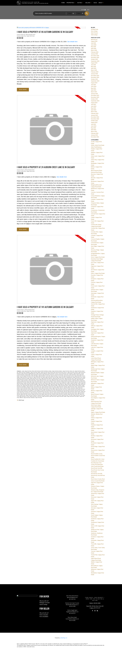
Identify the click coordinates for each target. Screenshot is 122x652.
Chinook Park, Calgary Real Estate (70, 374)
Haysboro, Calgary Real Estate (73, 380)
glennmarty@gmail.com (72, 597)
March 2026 (94, 50)
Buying (79, 2)
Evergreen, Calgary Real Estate (29, 379)
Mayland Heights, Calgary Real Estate (78, 384)
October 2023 (94, 99)
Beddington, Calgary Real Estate (31, 372)
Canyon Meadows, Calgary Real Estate (73, 373)
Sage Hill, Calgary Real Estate (69, 391)
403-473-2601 (72, 620)
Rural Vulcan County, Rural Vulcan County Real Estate (53, 391)
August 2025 (94, 63)
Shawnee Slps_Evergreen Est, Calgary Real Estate (28, 392)
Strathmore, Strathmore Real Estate (39, 395)
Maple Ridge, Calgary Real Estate (51, 384)
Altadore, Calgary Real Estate (64, 371)
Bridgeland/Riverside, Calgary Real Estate (35, 373)
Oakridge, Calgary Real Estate (69, 386)
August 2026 (94, 41)
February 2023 (94, 113)
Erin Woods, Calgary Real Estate (65, 378)
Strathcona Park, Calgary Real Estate (26, 395)
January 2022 (94, 135)
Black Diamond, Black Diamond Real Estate (55, 372)
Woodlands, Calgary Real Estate (36, 397)
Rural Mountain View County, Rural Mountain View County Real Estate (58, 390)
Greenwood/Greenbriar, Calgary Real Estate (36, 380)
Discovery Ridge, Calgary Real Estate (59, 377)
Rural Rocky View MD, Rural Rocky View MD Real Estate (34, 391)
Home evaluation (44, 614)
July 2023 (93, 104)
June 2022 (93, 126)
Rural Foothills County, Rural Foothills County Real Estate (98, 455)
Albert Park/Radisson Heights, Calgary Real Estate (50, 371)
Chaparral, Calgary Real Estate (43, 374)
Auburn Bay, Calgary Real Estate (28, 36)
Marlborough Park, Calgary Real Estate (64, 384)
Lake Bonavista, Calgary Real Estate (49, 383)
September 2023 (95, 100)
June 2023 (93, 106)
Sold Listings (94, 34)
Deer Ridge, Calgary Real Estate (46, 377)
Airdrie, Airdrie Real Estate (36, 371)
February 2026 (94, 52)
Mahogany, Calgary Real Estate (39, 384)
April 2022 (93, 129)
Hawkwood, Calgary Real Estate (62, 380)
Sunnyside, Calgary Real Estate (62, 395)
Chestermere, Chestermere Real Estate (56, 374)
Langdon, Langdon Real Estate (72, 383)
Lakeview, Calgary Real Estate (61, 383)
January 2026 (94, 53)
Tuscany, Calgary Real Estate (31, 396)
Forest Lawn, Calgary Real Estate (52, 379)
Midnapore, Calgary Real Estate (49, 385)
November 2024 (95, 77)
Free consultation (44, 616)
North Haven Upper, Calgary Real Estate (56, 386)
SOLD (88, 9)
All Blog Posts (94, 29)
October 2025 (94, 59)
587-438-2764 (72, 599)
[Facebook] (92, 611)
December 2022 (95, 117)
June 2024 (93, 86)
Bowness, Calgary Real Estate (69, 372)
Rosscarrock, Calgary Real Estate (69, 389)
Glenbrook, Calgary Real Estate (22, 380)
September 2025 (95, 61)
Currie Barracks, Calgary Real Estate (33, 377)
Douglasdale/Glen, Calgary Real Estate (73, 377)
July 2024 (93, 84)
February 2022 (94, 133)
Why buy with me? (44, 601)
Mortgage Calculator (45, 602)
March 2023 (94, 111)
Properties (70, 2)
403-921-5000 (72, 606)
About (101, 2)
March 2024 (94, 91)
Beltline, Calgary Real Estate (43, 372)
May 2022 (93, 128)
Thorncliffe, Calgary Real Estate (74, 395)
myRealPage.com (63, 637)
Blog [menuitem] (95, 2)
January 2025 (94, 73)
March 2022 (94, 131)
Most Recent (94, 39)
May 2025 (93, 66)
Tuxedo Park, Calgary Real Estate (43, 396)
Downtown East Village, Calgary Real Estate (29, 378)
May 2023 (93, 108)
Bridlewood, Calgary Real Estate (49, 373)
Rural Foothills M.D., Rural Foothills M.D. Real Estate (36, 390)
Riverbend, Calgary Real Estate (44, 389)
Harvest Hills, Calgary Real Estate (50, 380)
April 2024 (93, 90)
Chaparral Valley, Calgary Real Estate (31, 374)
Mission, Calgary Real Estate (71, 385)
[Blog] (97, 611)
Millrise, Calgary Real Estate (60, 385)
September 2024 (95, 81)
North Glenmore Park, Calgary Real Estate (41, 386)
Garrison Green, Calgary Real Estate (65, 379)
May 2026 (93, 46)
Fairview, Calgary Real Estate (41, 379)
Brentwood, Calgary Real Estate (22, 373)
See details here (72, 41)
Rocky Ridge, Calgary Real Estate (56, 389)
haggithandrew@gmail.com (72, 611)
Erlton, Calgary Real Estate (76, 378)
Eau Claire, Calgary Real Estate (42, 378)
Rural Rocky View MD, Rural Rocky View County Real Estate (97, 470)
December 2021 (95, 137)
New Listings (94, 31)
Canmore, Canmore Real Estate (60, 373)
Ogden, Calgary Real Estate (80, 386)
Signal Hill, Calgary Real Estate (66, 392)
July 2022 (93, 124)
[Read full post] (51, 28)
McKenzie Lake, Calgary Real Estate (23, 385)
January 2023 (94, 115)
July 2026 (93, 43)
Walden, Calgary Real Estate (69, 396)
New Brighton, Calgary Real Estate (27, 386)
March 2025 (94, 70)
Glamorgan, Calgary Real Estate (77, 379)
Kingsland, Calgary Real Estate (36, 383)
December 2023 (95, 95)
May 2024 (93, 88)
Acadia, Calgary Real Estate (27, 371)
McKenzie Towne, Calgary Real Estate (36, 385)
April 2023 (93, 109)
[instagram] (95, 611)
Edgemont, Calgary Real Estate (54, 378)
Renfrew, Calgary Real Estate (22, 389)
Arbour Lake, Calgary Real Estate (76, 371)
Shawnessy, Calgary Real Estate (43, 392)
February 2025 (94, 72)
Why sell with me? (44, 613)
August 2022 (94, 122)
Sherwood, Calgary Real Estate (55, 392)
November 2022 (95, 118)
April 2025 (93, 68)
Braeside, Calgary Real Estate (80, 372)
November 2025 (95, 57)
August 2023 (94, 102)
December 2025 (95, 55)
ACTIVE (82, 9)
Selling (87, 2)
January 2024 (94, 93)
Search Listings (43, 604)
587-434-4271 (72, 613)
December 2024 (95, 75)
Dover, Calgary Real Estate (98, 257)
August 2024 (94, 82)
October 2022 (94, 120)
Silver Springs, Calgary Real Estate (78, 392)
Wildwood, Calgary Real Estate (25, 397)
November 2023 (95, 97)
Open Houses (94, 33)
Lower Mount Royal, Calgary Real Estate (27, 384)
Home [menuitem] (63, 2)
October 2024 (94, 79)
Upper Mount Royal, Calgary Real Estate (56, 396)
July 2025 (93, 64)
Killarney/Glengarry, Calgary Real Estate (24, 383)
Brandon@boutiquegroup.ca (72, 604)
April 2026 (93, 48)
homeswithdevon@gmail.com (72, 618)
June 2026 (93, 45)
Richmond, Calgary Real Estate (33, 389)
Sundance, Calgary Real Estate (51, 395)
